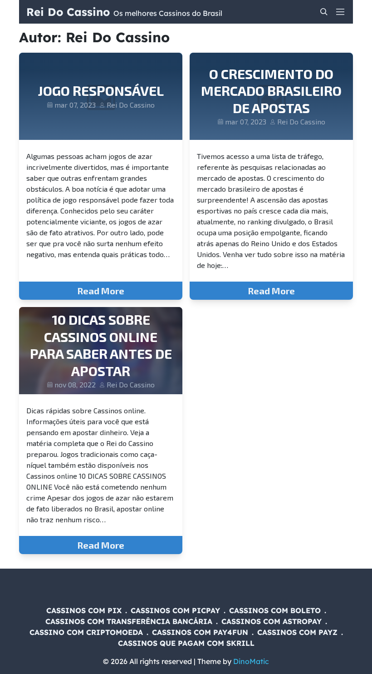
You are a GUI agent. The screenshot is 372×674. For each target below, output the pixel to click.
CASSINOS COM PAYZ (297, 632)
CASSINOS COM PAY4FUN (200, 632)
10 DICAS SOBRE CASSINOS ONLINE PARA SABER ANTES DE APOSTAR (101, 345)
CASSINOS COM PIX (84, 610)
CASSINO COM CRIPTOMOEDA (86, 632)
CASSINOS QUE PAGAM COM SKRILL (186, 643)
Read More (100, 290)
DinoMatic (251, 661)
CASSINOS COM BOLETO (275, 610)
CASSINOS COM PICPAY (175, 610)
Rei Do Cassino (68, 12)
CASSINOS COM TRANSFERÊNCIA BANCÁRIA (128, 621)
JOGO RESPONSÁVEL (101, 90)
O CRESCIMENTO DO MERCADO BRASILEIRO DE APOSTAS (271, 90)
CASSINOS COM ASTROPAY (271, 621)
